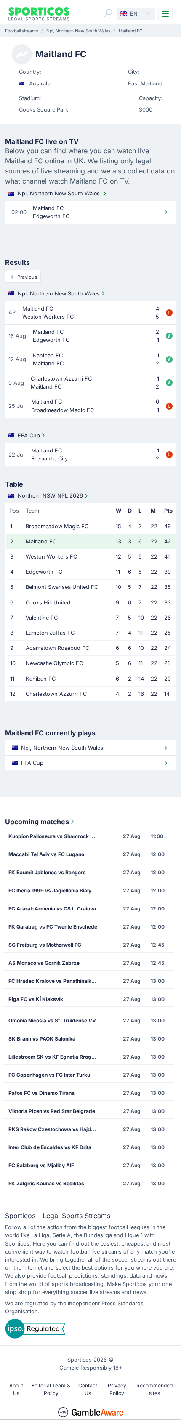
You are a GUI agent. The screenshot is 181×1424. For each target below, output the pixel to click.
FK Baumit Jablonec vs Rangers (47, 872)
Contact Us (87, 1389)
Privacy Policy (117, 1389)
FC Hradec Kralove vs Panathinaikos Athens (55, 981)
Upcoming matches (37, 821)
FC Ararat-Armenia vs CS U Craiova (52, 908)
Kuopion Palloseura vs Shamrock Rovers (55, 836)
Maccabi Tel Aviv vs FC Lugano (46, 854)
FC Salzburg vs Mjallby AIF (41, 1165)
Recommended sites (154, 1389)
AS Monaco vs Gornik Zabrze (44, 963)
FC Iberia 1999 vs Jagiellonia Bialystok (55, 890)
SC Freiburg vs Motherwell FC (44, 945)
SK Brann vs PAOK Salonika (41, 1038)
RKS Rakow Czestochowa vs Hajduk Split (55, 1129)
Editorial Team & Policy (51, 1389)
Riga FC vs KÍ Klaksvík (35, 999)
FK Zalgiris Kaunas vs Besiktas (46, 1183)
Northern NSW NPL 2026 (50, 495)
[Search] (108, 13)
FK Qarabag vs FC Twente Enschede (52, 927)
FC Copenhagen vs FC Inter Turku (49, 1075)
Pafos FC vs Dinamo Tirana (41, 1093)
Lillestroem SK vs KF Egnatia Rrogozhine (55, 1057)
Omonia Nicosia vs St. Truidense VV (52, 1020)
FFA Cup (29, 435)
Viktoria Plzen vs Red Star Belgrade (51, 1111)
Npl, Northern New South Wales (59, 193)
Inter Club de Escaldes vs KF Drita (49, 1147)
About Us (16, 1389)
